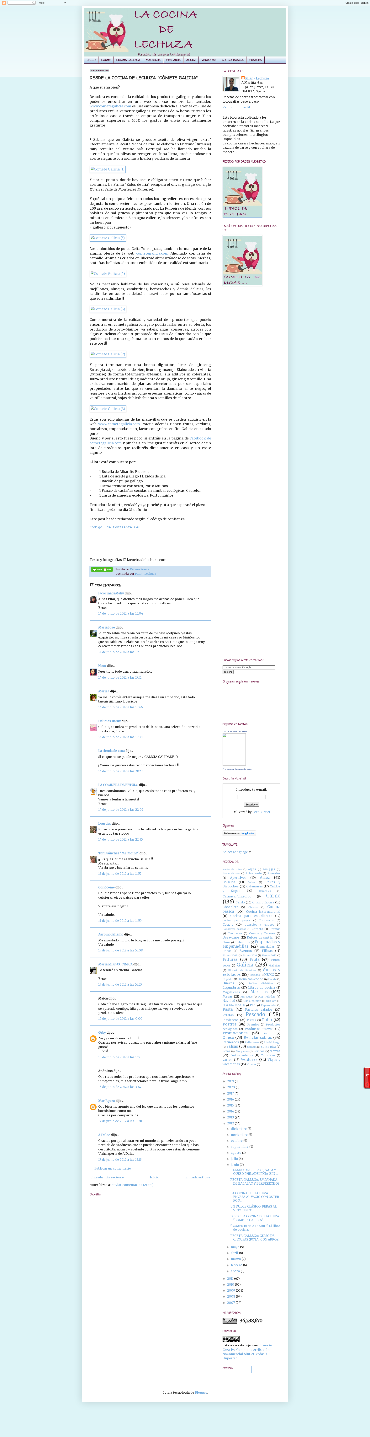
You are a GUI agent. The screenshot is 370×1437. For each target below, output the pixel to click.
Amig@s (269, 869)
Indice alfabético (261, 983)
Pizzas (251, 1020)
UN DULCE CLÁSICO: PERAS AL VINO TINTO (253, 1208)
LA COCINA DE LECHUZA (235, 731)
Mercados (246, 996)
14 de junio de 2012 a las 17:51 (119, 677)
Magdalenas (231, 992)
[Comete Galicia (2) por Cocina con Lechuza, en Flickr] (108, 354)
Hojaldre (228, 979)
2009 (231, 1290)
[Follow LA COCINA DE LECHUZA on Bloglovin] (239, 835)
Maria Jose (106, 627)
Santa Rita (268, 1046)
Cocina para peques (237, 920)
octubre (237, 1141)
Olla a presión (252, 1000)
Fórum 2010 (250, 955)
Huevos (228, 983)
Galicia (245, 965)
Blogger (201, 1392)
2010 (231, 1284)
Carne (273, 896)
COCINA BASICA (233, 60)
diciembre (239, 1129)
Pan (253, 1005)
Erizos (227, 951)
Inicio (154, 1177)
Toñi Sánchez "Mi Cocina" (118, 853)
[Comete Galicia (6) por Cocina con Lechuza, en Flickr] (108, 238)
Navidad (229, 1001)
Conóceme (106, 887)
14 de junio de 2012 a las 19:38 (120, 737)
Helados (255, 974)
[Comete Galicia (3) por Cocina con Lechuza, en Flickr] (108, 409)
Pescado (255, 1014)
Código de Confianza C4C (115, 527)
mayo (235, 1247)
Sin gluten (242, 1051)
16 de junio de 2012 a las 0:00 (120, 1018)
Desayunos (231, 937)
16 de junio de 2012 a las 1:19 (119, 1057)
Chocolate (230, 907)
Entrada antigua (197, 1177)
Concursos (266, 920)
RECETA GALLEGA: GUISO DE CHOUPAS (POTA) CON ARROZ (254, 1237)
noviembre (239, 1135)
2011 (230, 1278)
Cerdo (240, 902)
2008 (231, 1296)
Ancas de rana (231, 873)
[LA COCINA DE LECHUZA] (234, 764)
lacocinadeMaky (111, 593)
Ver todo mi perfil (236, 107)
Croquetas (235, 933)
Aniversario (253, 873)
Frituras (230, 959)
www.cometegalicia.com (111, 106)
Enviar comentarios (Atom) (132, 1185)
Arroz (265, 877)
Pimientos (231, 1020)
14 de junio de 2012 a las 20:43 (120, 771)
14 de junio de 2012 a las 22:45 (120, 839)
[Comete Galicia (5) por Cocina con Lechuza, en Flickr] (108, 309)
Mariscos (259, 991)
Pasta (228, 1009)
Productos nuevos (259, 1029)
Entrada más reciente (107, 1177)
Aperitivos (238, 878)
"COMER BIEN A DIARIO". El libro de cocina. (255, 1227)
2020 (231, 1087)
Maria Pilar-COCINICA (115, 964)
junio (235, 1165)
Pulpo (267, 1033)
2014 (231, 1111)
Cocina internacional (263, 911)
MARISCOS (153, 60)
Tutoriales (268, 1055)
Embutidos (242, 942)
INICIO (91, 60)
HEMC (269, 975)
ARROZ (191, 60)
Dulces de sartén (260, 937)
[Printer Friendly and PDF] (102, 570)
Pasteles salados (258, 1009)
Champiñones (263, 902)
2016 (231, 1099)
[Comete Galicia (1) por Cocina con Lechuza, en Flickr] (108, 169)
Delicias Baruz (109, 721)
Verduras (249, 1059)
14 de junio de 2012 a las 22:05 (120, 809)
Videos (251, 1064)
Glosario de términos (242, 970)
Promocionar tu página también (237, 769)
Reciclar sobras (258, 1037)
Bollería (229, 882)
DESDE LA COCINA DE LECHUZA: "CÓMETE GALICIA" (255, 1218)
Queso (228, 1037)
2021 (231, 1081)
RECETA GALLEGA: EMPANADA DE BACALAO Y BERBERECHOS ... (254, 1183)
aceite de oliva (232, 869)
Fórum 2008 (230, 955)
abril (235, 1253)
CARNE (106, 60)
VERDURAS (209, 60)
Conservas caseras (234, 928)
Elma (226, 942)
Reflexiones (252, 1042)
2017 (231, 1093)
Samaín (251, 1046)
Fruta (255, 959)
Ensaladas (267, 946)
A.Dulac (104, 1135)
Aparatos (273, 873)
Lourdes (104, 823)
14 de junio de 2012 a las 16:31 (120, 652)
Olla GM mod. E (234, 1005)
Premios (253, 1024)
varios (227, 1060)
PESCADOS (173, 60)
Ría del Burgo (272, 1042)
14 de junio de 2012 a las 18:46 (120, 707)
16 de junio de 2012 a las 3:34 (119, 1087)
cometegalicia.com (152, 253)
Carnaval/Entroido (237, 896)
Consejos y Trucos (259, 924)
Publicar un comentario (112, 1168)
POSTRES (255, 60)
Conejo (228, 924)
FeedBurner (261, 812)
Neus (102, 666)
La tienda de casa (111, 751)
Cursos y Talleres (262, 933)
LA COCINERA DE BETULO (118, 785)
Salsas (232, 1046)
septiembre (240, 1147)
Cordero (257, 929)
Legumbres (231, 987)
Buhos (251, 882)
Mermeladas (266, 996)
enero (236, 1271)
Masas (228, 996)
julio (235, 1159)
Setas (226, 1051)
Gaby (102, 1032)
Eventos (246, 951)
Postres (230, 1024)
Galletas (274, 965)
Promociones (139, 569)
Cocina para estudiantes (251, 916)
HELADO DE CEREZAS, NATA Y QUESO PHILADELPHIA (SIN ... (254, 1172)
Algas (252, 869)
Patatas (228, 1015)
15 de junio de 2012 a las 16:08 (120, 950)
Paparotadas (268, 1005)
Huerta (272, 979)
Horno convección (250, 979)
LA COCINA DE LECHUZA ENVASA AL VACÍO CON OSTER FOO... (254, 1196)
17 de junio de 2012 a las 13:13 (120, 1159)
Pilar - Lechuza (145, 573)
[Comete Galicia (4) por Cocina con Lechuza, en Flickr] (108, 274)
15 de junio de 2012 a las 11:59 (120, 921)
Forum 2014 (269, 955)
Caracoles (265, 890)
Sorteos (259, 1051)
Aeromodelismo (110, 934)
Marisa (103, 691)
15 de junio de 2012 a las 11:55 (119, 873)
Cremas (274, 929)
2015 (231, 1105)
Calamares (254, 886)
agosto (236, 1152)
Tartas (275, 1051)
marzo (236, 1259)
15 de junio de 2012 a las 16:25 (120, 984)
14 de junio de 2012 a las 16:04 (120, 613)
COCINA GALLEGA (128, 60)
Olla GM (271, 1000)
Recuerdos (231, 1042)
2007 (231, 1303)
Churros (253, 907)
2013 (231, 1117)
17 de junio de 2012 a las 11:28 (120, 1121)
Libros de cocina (261, 987)
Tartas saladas (241, 1055)
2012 (231, 1123)
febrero (237, 1265)
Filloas (267, 951)
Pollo (267, 1019)
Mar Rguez (106, 1101)
